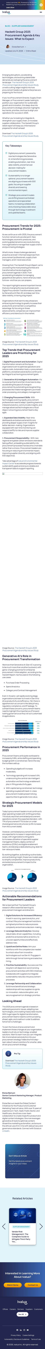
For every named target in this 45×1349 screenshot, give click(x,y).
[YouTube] (27, 1330)
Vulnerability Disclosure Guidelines (16, 1339)
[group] (22, 1226)
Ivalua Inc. (18, 1344)
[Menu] (41, 12)
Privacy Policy (16, 1335)
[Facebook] (17, 1330)
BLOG (7, 26)
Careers (13, 1309)
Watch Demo (12, 1285)
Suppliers (29, 1309)
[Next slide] (39, 1226)
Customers (38, 1309)
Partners (20, 1309)
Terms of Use (36, 1339)
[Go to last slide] (6, 1226)
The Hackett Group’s (20, 83)
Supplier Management (23, 26)
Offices (5, 1309)
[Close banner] (41, 5)
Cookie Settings (28, 1335)
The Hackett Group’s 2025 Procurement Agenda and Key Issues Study (20, 134)
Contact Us (33, 1285)
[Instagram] (24, 1330)
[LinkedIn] (21, 1330)
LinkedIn (5, 1131)
